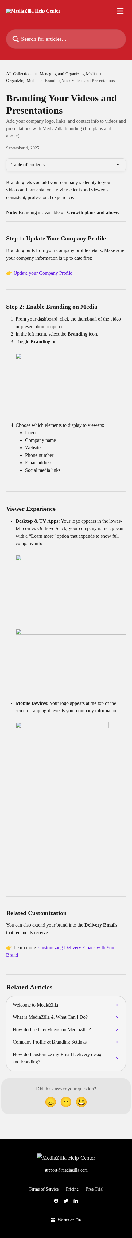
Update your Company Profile (43, 273)
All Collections (19, 74)
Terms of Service (44, 1189)
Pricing (72, 1189)
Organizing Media (21, 80)
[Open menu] (120, 11)
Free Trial (94, 1189)
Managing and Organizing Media (68, 74)
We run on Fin (69, 1219)
